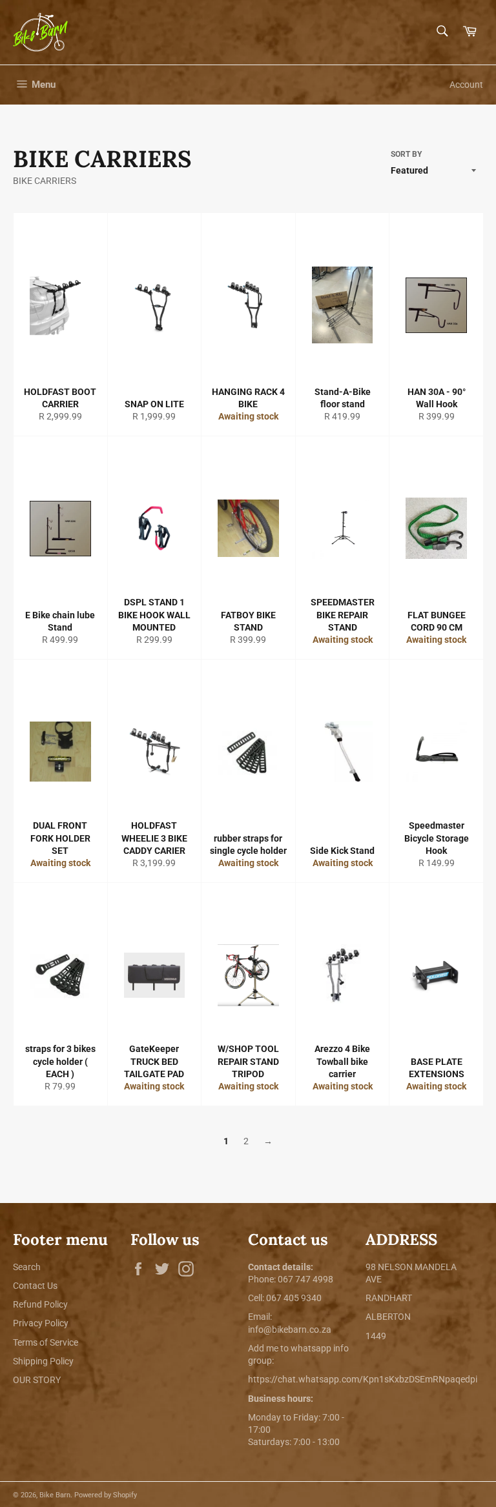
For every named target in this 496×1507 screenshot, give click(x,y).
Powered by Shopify (105, 1495)
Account (466, 84)
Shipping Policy (43, 1361)
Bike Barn (54, 1495)
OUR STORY (37, 1380)
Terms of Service (45, 1342)
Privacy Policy (40, 1323)
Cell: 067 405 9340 (285, 1298)
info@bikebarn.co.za (289, 1329)
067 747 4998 (305, 1279)
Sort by (406, 154)
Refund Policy (40, 1304)
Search (27, 1267)
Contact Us (35, 1285)
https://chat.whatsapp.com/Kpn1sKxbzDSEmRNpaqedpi (362, 1379)
